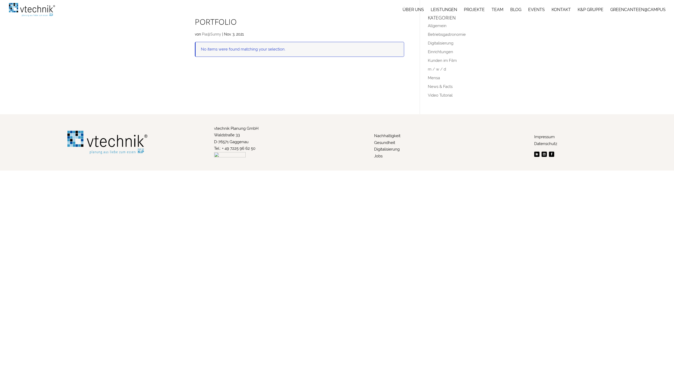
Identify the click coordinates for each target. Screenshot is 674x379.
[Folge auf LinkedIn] (536, 154)
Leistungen (444, 10)
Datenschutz (545, 143)
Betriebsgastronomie (447, 34)
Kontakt (561, 10)
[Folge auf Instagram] (544, 154)
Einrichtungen (440, 51)
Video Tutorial (440, 95)
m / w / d (437, 69)
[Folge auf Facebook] (551, 154)
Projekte (474, 10)
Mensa (434, 78)
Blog (515, 10)
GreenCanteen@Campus (638, 10)
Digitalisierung (440, 43)
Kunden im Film (442, 60)
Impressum (544, 136)
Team (497, 10)
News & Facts (440, 86)
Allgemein (437, 25)
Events (536, 10)
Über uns (413, 10)
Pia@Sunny (211, 34)
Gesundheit (384, 142)
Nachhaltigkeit (387, 135)
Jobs (378, 156)
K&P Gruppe (590, 10)
